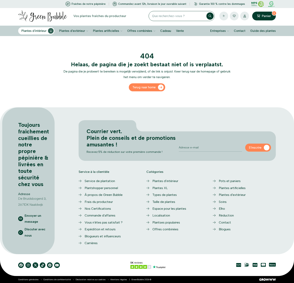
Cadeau (165, 31)
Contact (239, 31)
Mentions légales (118, 279)
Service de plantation (100, 181)
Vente (180, 31)
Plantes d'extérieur (72, 31)
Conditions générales (28, 279)
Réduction (226, 215)
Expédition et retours (100, 229)
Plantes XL (160, 188)
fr (224, 16)
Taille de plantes (163, 202)
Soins (223, 202)
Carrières (91, 243)
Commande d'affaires (100, 215)
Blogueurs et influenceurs (103, 236)
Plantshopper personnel (101, 188)
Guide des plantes (263, 31)
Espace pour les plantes (169, 208)
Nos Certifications (98, 208)
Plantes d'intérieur (33, 31)
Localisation (161, 215)
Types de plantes (164, 195)
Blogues (225, 229)
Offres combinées (139, 31)
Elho (222, 208)
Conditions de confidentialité (57, 279)
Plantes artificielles (106, 31)
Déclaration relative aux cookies (91, 279)
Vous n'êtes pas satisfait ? (104, 222)
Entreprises (218, 31)
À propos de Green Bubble (104, 195)
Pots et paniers (230, 181)
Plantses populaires (166, 222)
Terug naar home (144, 87)
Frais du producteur (99, 202)
